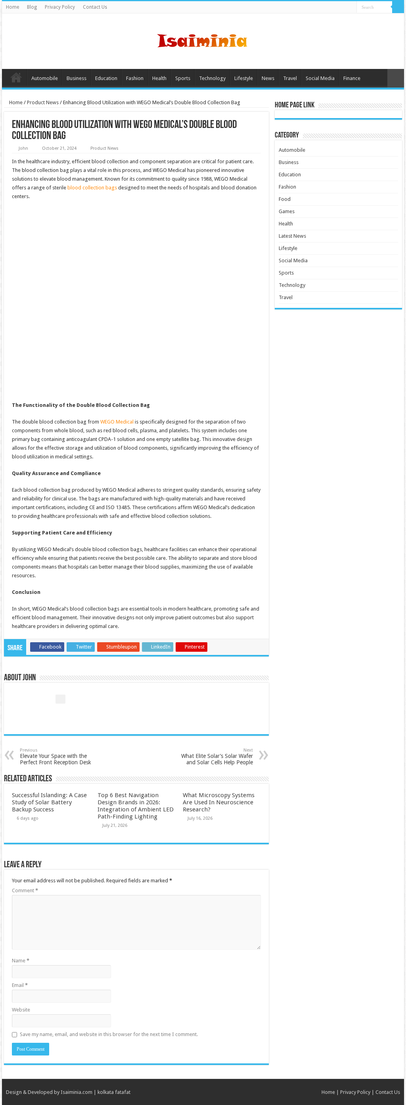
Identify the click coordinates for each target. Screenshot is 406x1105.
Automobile (44, 78)
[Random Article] (395, 78)
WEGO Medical (117, 422)
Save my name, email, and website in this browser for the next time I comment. (109, 1034)
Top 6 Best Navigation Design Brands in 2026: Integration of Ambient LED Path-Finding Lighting (136, 806)
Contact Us (95, 7)
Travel (290, 78)
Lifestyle (243, 78)
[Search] (398, 7)
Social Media (320, 78)
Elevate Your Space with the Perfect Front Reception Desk (55, 756)
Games (287, 211)
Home (12, 7)
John (23, 148)
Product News (43, 102)
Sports (182, 78)
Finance (351, 78)
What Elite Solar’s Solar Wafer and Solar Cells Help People (217, 756)
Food (285, 199)
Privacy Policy (60, 7)
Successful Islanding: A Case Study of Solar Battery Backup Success (49, 802)
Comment (25, 890)
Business (76, 78)
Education (106, 78)
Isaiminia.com (76, 1092)
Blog (32, 7)
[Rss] (351, 7)
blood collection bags (92, 188)
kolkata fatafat (114, 1092)
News (268, 78)
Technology (212, 78)
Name (20, 961)
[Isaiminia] (203, 39)
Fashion (135, 78)
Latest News (292, 236)
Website (21, 1010)
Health (159, 78)
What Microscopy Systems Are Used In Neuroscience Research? (219, 802)
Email (20, 985)
